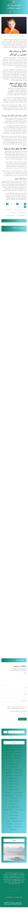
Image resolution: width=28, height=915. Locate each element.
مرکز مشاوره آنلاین (10, 761)
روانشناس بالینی (9, 746)
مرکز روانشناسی (18, 758)
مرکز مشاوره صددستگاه (18, 792)
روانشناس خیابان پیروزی (10, 749)
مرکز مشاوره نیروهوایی (14, 812)
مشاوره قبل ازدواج (17, 826)
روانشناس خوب (19, 749)
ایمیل (25, 694)
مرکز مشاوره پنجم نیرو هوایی (14, 815)
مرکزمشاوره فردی (19, 795)
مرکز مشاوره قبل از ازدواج (9, 795)
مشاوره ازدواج (9, 823)
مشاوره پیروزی (9, 826)
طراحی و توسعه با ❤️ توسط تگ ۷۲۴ (14, 897)
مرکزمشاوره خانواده (9, 775)
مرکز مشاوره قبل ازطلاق (14, 800)
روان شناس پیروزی (9, 752)
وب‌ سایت (24, 700)
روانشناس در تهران (18, 752)
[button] (25, 2)
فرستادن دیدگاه (22, 719)
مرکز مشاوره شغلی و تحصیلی (14, 789)
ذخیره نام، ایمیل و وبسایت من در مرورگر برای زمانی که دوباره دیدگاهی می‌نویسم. (16, 707)
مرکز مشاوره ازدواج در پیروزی (14, 763)
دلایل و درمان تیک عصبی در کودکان (19, 209)
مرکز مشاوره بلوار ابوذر (18, 769)
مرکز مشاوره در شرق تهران (14, 783)
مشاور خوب (8, 820)
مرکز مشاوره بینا (9, 209)
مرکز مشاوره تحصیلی (18, 772)
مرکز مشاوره (18, 761)
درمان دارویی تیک (20, 206)
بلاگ (4, 203)
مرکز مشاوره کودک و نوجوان (17, 820)
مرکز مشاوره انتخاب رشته (13, 766)
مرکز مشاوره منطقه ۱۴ (19, 809)
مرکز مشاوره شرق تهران (14, 786)
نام (26, 687)
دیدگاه (25, 673)
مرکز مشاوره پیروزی (13, 818)
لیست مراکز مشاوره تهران (18, 755)
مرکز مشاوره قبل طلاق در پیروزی (14, 806)
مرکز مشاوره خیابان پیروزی (14, 778)
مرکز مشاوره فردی (13, 212)
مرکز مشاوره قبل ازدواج (21, 215)
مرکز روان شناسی (10, 758)
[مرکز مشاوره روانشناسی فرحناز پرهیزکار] (10, 2)
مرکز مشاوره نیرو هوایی (9, 809)
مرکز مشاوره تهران (9, 772)
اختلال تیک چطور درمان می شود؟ (15, 148)
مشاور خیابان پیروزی (17, 823)
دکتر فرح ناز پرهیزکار (18, 746)
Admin (22, 203)
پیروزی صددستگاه (14, 829)
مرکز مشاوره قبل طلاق (11, 215)
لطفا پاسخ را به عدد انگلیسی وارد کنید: (18, 711)
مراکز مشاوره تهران (8, 755)
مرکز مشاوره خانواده (21, 212)
